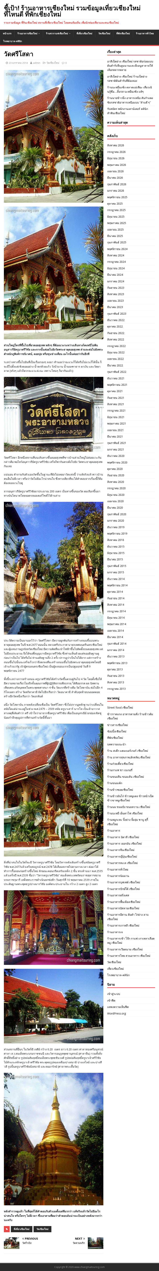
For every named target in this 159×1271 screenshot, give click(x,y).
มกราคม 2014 (115, 650)
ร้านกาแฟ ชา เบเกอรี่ (119, 770)
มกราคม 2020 (115, 520)
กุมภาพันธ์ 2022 (116, 372)
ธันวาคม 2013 (115, 656)
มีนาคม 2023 (115, 307)
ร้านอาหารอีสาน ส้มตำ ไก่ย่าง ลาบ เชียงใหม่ (128, 917)
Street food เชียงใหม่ (120, 707)
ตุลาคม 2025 (115, 203)
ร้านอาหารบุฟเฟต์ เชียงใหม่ (123, 882)
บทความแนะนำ (116, 744)
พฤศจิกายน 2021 (117, 385)
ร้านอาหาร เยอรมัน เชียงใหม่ (124, 843)
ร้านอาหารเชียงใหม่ (27, 33)
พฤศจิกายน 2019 (117, 533)
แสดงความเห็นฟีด (118, 1007)
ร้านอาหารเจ (115, 932)
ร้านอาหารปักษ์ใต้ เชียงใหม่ (123, 889)
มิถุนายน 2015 (115, 553)
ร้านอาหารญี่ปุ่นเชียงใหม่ (122, 856)
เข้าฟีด (111, 1000)
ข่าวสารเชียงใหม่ (117, 725)
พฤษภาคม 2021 (116, 423)
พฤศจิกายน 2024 (117, 249)
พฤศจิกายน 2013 (117, 663)
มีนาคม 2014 (115, 637)
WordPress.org (116, 1013)
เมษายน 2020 (115, 501)
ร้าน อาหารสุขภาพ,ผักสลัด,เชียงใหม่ (128, 757)
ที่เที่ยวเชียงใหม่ (84, 33)
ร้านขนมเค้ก (114, 783)
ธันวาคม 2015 (115, 546)
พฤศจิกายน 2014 (117, 585)
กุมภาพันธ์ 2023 (116, 313)
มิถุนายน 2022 (115, 352)
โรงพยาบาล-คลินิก (12, 41)
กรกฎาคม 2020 (116, 488)
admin (36, 63)
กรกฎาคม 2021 (116, 410)
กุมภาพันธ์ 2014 (116, 643)
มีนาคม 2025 (115, 236)
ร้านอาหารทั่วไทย (145, 33)
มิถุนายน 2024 (115, 268)
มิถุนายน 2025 (115, 216)
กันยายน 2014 (115, 598)
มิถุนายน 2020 (115, 495)
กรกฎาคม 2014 (116, 611)
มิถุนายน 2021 (115, 417)
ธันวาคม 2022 (115, 320)
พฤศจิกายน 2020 (117, 462)
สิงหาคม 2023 (115, 294)
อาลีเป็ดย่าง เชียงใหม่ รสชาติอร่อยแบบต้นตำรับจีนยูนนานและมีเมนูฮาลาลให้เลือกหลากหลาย (130, 65)
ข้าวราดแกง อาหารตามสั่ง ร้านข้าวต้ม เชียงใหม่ (130, 716)
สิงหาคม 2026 (115, 145)
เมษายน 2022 (115, 359)
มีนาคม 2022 (115, 365)
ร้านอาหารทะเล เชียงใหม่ (122, 863)
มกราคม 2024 (115, 281)
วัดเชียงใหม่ (104, 33)
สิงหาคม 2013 (115, 682)
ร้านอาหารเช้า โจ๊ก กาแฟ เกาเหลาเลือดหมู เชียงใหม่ (131, 941)
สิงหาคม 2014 (115, 604)
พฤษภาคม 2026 (116, 165)
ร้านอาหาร (113, 830)
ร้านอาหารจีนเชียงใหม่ (120, 850)
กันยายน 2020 (115, 475)
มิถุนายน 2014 (115, 617)
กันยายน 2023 (115, 287)
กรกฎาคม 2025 (116, 210)
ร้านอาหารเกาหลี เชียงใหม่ (123, 925)
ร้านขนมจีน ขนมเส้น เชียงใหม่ (125, 776)
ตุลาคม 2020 (115, 469)
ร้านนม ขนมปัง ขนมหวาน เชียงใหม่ (128, 807)
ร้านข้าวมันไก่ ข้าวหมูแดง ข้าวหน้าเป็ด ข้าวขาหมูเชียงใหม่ (130, 798)
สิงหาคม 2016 (115, 540)
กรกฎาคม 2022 (116, 346)
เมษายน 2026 (115, 171)
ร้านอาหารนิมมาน (118, 876)
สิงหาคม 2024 (115, 255)
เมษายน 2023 (115, 300)
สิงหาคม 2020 (115, 482)
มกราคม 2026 (115, 190)
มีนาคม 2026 (115, 177)
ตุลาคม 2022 (115, 326)
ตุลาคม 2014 (115, 591)
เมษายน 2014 (115, 630)
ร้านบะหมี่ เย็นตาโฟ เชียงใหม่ (125, 813)
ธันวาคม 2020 (115, 456)
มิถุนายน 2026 (115, 158)
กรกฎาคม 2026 (116, 152)
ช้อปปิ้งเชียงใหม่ (116, 731)
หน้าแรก (7, 33)
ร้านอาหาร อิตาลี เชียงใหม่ (123, 837)
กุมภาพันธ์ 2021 (116, 443)
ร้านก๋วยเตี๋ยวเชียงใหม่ (120, 764)
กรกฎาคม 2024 (116, 262)
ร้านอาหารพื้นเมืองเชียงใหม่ (123, 902)
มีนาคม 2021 (115, 436)
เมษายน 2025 (115, 229)
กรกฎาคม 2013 (116, 689)
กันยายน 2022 (115, 333)
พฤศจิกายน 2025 (117, 197)
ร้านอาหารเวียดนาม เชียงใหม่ (125, 949)
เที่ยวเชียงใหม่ (115, 968)
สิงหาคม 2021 (115, 404)
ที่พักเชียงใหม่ (123, 33)
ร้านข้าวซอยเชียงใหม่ (120, 789)
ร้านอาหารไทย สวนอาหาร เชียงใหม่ (128, 956)
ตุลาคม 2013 (115, 669)
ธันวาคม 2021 (115, 378)
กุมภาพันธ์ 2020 (116, 514)
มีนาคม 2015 (115, 559)
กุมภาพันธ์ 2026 (116, 184)
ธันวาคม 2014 (115, 579)
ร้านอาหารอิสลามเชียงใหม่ (123, 908)
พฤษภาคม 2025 (116, 223)
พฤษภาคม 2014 (116, 624)
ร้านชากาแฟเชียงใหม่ (57, 33)
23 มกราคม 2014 (18, 63)
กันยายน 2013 (115, 676)
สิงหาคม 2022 (115, 339)
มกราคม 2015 (115, 572)
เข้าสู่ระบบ (113, 994)
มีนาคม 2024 (115, 274)
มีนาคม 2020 (115, 507)
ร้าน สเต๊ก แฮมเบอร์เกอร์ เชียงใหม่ (127, 751)
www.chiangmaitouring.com (89, 1267)
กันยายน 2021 (115, 398)
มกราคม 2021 (115, 449)
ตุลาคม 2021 (115, 391)
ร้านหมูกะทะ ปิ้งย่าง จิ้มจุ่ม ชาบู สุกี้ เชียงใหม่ (127, 822)
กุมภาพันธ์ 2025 (116, 242)
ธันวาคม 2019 (115, 527)
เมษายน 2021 (115, 430)
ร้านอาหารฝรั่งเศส (118, 895)
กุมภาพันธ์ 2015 (116, 566)
